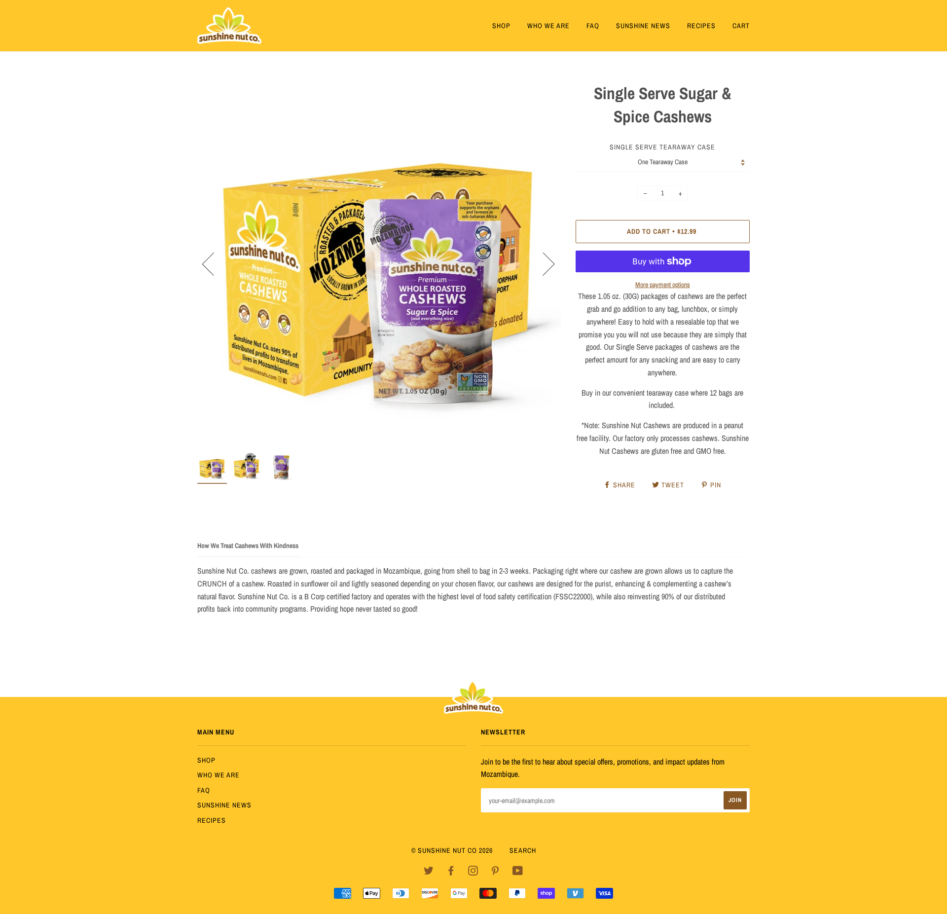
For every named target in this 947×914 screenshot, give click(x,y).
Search (523, 850)
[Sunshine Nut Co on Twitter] (429, 872)
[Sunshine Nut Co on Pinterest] (495, 872)
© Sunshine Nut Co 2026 (452, 850)
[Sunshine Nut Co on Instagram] (473, 872)
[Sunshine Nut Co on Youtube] (517, 872)
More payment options (662, 284)
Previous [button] (214, 263)
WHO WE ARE (548, 25)
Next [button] (543, 263)
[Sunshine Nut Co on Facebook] (451, 872)
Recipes (701, 25)
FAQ (592, 25)
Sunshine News (643, 25)
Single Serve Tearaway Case (662, 147)
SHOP (501, 25)
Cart (741, 25)
